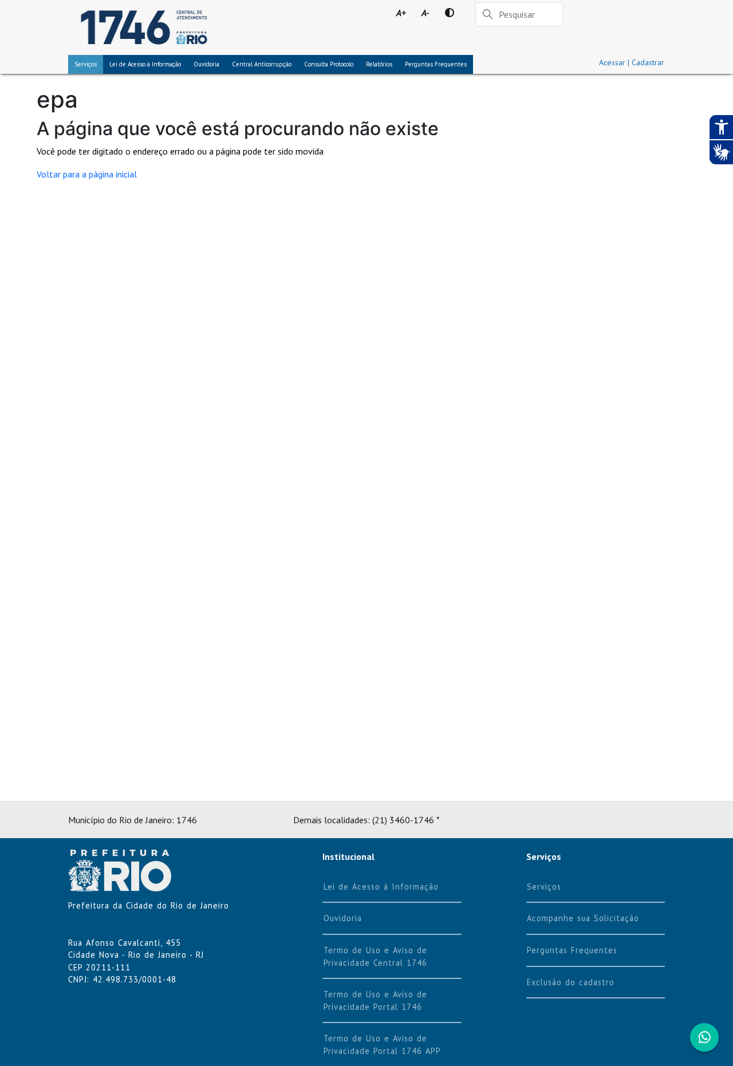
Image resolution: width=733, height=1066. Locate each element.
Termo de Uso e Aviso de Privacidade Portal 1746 (375, 1000)
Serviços (85, 64)
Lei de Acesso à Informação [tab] (145, 64)
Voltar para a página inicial (87, 174)
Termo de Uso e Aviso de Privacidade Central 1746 (375, 956)
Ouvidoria (206, 64)
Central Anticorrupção (261, 64)
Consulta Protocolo (328, 64)
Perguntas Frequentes (436, 64)
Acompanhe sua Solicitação (583, 918)
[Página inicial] (144, 27)
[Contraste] (450, 12)
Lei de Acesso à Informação (381, 886)
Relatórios (379, 64)
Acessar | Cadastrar (631, 62)
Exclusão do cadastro (570, 982)
